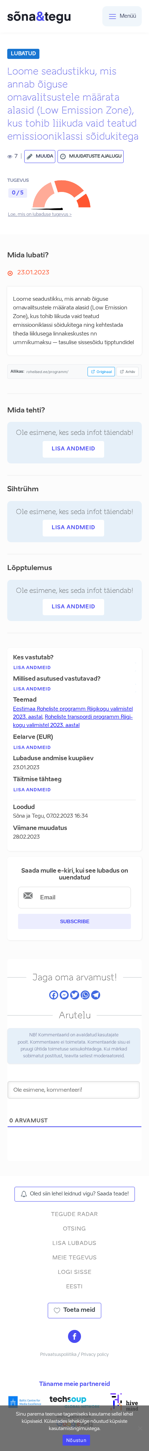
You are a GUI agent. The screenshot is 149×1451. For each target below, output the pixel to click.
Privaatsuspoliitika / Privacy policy (74, 1355)
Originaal (104, 371)
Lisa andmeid (73, 448)
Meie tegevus (74, 1257)
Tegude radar (74, 1214)
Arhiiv (130, 371)
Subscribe (74, 921)
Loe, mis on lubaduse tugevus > (40, 215)
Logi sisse (74, 1272)
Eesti (74, 1286)
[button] (39, 156)
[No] (140, 1428)
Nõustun (76, 1440)
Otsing (74, 1229)
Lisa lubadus (74, 1243)
